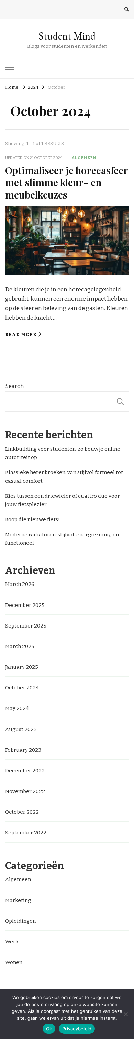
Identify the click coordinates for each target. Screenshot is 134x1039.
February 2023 (23, 750)
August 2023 (21, 729)
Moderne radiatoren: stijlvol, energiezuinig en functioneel (62, 539)
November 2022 (25, 791)
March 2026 (19, 584)
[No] (125, 1013)
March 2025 (19, 646)
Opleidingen (20, 921)
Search (14, 386)
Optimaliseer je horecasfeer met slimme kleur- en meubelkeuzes (66, 182)
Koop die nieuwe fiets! (32, 519)
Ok (49, 1028)
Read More (20, 335)
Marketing (18, 900)
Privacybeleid (76, 1028)
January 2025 (21, 667)
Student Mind (67, 36)
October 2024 (22, 688)
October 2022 (22, 812)
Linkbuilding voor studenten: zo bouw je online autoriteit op (62, 453)
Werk (12, 942)
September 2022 (25, 832)
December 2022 (25, 771)
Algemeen (84, 157)
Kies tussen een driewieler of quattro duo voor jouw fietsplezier (62, 500)
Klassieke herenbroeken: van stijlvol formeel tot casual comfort (64, 476)
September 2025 (25, 626)
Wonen (13, 962)
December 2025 (25, 605)
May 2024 (17, 708)
